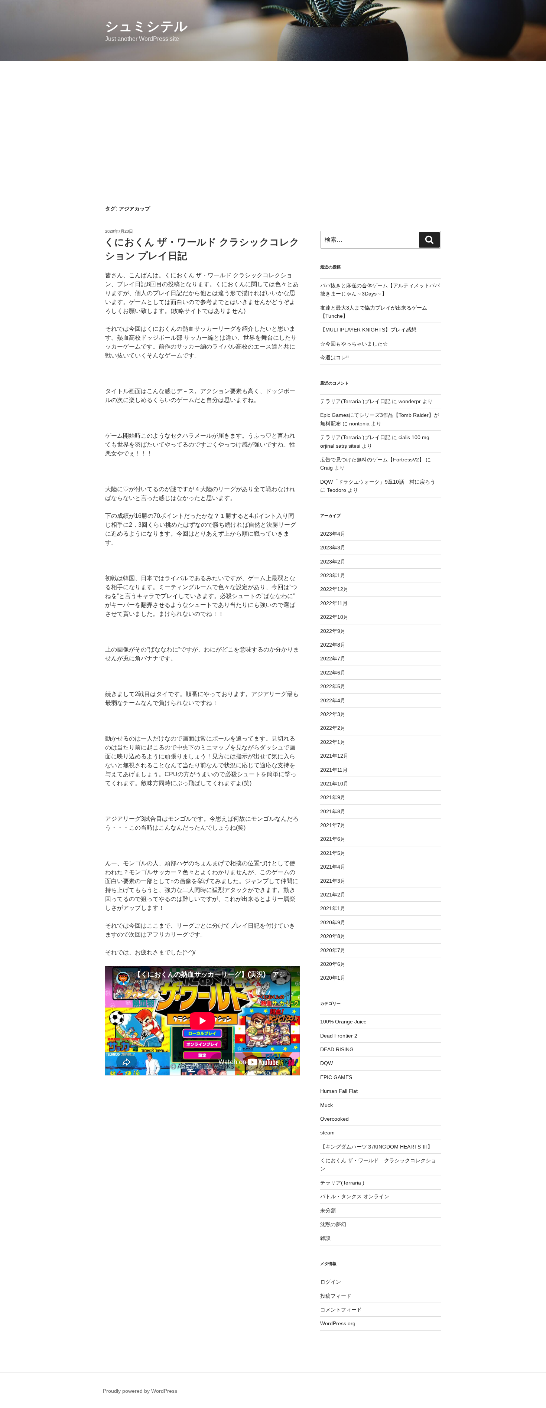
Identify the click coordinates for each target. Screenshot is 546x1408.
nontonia (359, 424)
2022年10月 (334, 617)
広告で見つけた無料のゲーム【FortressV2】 (372, 460)
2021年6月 (332, 839)
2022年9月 (332, 631)
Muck (326, 1105)
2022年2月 (332, 728)
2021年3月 (332, 881)
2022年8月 (332, 645)
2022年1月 (332, 742)
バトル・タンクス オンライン (354, 1196)
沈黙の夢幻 (333, 1224)
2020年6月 (332, 964)
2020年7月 (332, 950)
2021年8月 (332, 811)
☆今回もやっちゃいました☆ (354, 344)
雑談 (325, 1238)
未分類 (328, 1210)
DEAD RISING (337, 1049)
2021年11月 (334, 770)
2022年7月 (332, 658)
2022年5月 (332, 686)
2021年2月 (332, 895)
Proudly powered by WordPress (140, 1391)
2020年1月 (332, 978)
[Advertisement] (273, 117)
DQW (326, 1063)
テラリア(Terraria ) (342, 1183)
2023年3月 (332, 548)
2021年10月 (334, 784)
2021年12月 (334, 756)
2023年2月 (332, 562)
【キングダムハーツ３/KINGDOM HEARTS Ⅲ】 (376, 1147)
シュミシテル (146, 26)
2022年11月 (334, 603)
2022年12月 (334, 589)
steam (327, 1133)
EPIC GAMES (336, 1077)
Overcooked (334, 1119)
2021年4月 (332, 867)
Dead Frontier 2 (338, 1036)
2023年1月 (332, 575)
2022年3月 (332, 714)
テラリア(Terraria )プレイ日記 (355, 401)
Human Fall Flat (339, 1091)
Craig (326, 468)
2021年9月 (332, 797)
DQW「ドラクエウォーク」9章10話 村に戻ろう (377, 482)
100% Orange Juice (343, 1022)
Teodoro (336, 490)
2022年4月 (332, 700)
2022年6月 (332, 673)
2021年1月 (332, 908)
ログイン (330, 1282)
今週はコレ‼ (334, 357)
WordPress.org (337, 1323)
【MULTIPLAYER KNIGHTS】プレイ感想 (368, 330)
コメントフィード (341, 1310)
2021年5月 (332, 853)
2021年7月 (332, 825)
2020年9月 (332, 922)
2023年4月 (332, 534)
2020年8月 (332, 936)
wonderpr (410, 401)
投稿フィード (335, 1296)
